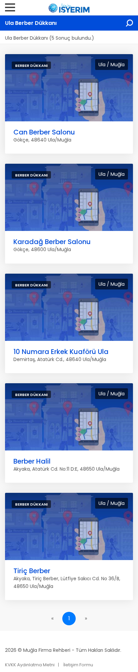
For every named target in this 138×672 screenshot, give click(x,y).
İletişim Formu (78, 665)
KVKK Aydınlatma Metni (30, 665)
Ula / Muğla (111, 64)
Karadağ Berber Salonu (52, 241)
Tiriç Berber (31, 571)
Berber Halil (32, 461)
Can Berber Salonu (44, 132)
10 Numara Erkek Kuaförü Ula (61, 351)
